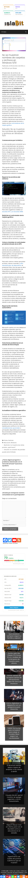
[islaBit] (14, 23)
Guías (6, 440)
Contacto (22, 874)
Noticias (10, 440)
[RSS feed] (19, 540)
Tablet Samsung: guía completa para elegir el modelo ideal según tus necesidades (14, 733)
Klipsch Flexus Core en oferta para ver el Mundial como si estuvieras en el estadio (14, 829)
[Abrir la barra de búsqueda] (26, 32)
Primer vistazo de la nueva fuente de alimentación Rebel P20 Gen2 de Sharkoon (14, 679)
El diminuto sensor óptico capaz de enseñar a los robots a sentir (14, 768)
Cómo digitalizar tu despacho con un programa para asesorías (14, 706)
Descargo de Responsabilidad (15, 872)
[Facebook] (5, 540)
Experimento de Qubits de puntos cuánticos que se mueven (14, 859)
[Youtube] (14, 540)
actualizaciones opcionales (11, 428)
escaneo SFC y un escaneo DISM (12, 212)
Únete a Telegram (14, 607)
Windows (14, 443)
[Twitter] (10, 540)
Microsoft (7, 443)
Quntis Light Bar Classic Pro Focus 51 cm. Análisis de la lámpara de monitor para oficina (14, 658)
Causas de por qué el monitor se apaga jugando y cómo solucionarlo (14, 798)
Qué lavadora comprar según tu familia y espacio (14, 636)
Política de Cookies (15, 871)
